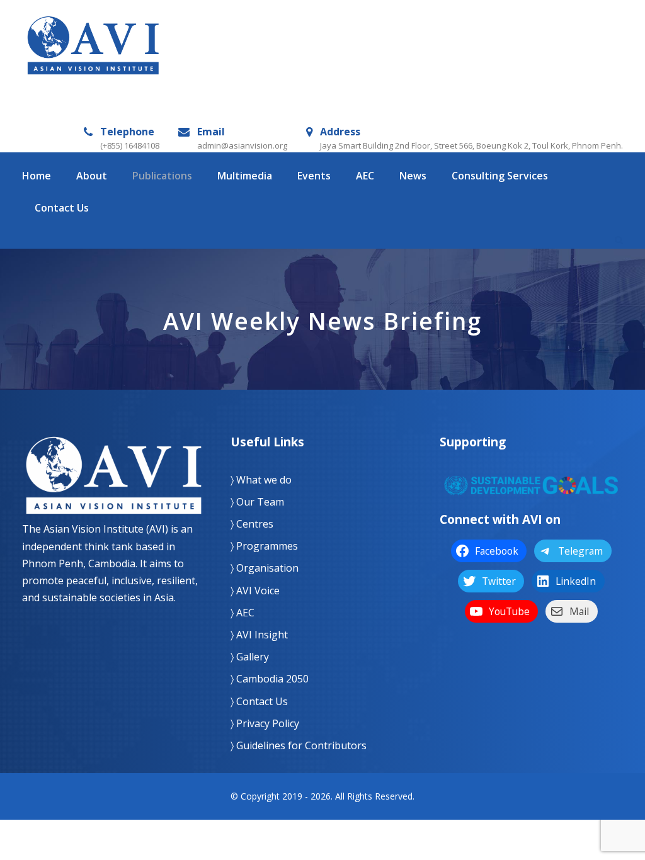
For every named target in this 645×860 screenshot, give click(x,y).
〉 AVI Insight (259, 635)
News (412, 176)
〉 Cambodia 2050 (270, 679)
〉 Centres (252, 524)
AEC (365, 176)
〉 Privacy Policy (265, 723)
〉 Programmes (264, 546)
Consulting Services (500, 176)
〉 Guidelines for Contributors (299, 745)
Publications (162, 176)
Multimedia (244, 176)
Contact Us (62, 208)
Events (314, 176)
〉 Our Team (257, 502)
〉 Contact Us (259, 701)
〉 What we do (261, 480)
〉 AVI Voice (255, 590)
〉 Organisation (265, 568)
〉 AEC (242, 613)
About (91, 176)
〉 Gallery (250, 657)
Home (36, 176)
